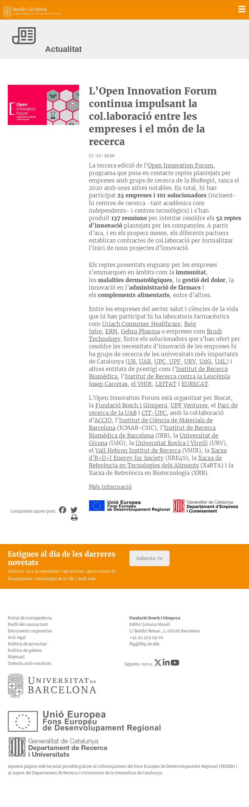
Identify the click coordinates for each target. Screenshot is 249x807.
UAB (145, 361)
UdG (205, 361)
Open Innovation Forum (180, 165)
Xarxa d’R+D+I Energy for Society (158, 454)
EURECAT (195, 384)
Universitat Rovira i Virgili (172, 443)
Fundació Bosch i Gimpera (131, 405)
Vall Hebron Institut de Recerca (138, 450)
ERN (111, 331)
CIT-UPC (154, 412)
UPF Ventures (189, 405)
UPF (174, 361)
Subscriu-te (149, 558)
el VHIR (141, 384)
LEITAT (165, 384)
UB (132, 361)
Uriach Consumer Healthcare (141, 324)
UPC (160, 361)
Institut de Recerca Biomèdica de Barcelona (152, 431)
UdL (220, 361)
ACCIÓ (103, 420)
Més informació (110, 486)
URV (190, 361)
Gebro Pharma (140, 331)
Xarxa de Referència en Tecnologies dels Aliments (155, 461)
